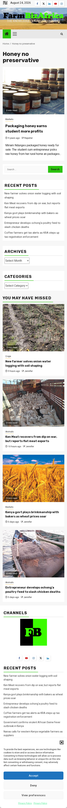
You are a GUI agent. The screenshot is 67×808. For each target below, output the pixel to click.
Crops (8, 356)
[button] (61, 742)
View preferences (33, 795)
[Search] (61, 34)
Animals (9, 431)
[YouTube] (26, 658)
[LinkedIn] (48, 658)
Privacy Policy (25, 803)
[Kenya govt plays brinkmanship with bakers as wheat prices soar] (33, 478)
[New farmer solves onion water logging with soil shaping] (33, 327)
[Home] (7, 34)
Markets (9, 119)
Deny (33, 785)
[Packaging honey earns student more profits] (33, 90)
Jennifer (28, 371)
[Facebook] (19, 658)
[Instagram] (33, 658)
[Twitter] (40, 658)
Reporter (28, 138)
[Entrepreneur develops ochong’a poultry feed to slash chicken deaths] (33, 553)
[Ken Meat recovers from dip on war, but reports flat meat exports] (33, 403)
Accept (33, 775)
